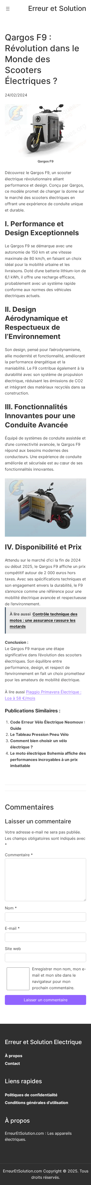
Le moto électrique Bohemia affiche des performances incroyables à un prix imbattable (48, 759)
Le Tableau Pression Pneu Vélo (39, 734)
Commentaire (19, 854)
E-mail (12, 928)
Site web (13, 948)
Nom (11, 908)
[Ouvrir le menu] (8, 9)
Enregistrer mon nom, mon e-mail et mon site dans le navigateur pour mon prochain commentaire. (59, 978)
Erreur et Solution (57, 8)
